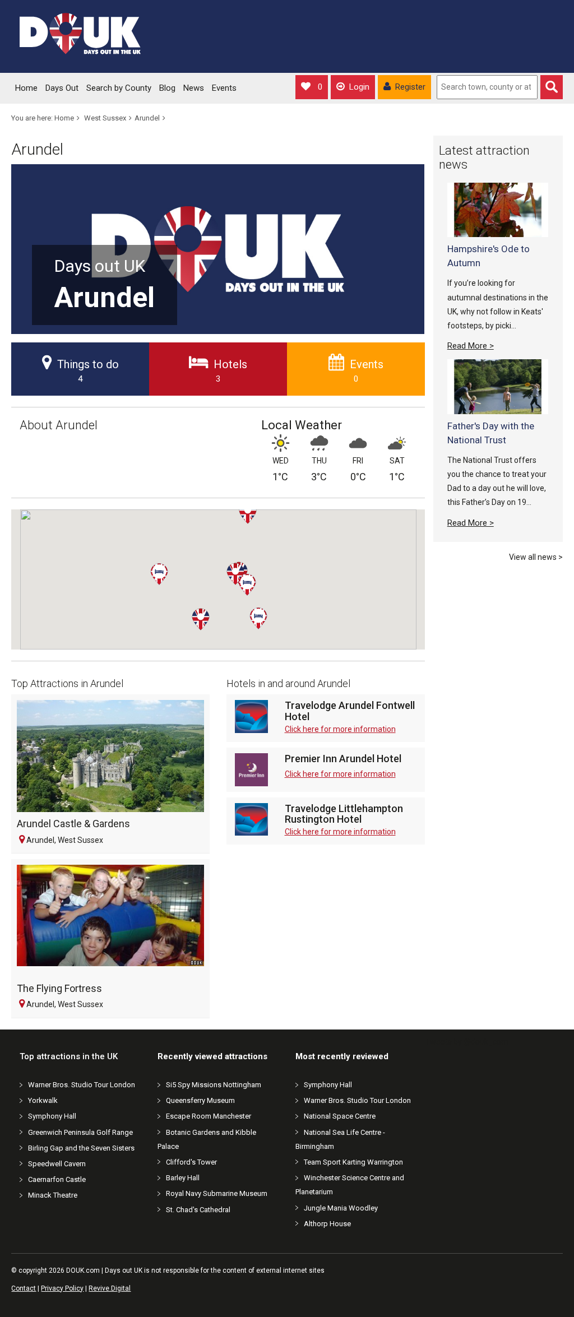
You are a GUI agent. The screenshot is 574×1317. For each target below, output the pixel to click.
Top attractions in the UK (69, 1056)
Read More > (470, 346)
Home (26, 88)
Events (224, 88)
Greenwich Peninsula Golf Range (80, 1132)
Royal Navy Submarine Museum (216, 1193)
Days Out (61, 88)
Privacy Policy (62, 1288)
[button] (256, 524)
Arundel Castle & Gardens (73, 823)
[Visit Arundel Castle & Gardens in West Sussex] (110, 756)
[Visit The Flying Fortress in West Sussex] (110, 921)
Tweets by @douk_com (466, 1041)
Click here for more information (340, 729)
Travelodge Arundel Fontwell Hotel (350, 711)
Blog (167, 88)
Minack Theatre (52, 1195)
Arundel (147, 118)
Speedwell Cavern (57, 1164)
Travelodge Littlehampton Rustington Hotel (344, 814)
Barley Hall (183, 1178)
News (193, 88)
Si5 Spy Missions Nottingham (213, 1085)
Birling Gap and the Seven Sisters (81, 1148)
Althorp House (327, 1223)
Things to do (88, 371)
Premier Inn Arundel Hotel (343, 758)
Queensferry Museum (200, 1100)
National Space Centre (340, 1116)
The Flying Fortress (59, 988)
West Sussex (105, 118)
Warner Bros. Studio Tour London (81, 1085)
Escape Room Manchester (208, 1116)
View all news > (536, 557)
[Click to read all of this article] (498, 210)
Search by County (118, 88)
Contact (23, 1288)
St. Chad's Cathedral (198, 1209)
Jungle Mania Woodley (341, 1208)
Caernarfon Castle (57, 1179)
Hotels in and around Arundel (288, 683)
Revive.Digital (110, 1288)
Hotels (230, 371)
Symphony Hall (52, 1116)
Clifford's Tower (191, 1162)
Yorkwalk (43, 1100)
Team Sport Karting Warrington (353, 1162)
